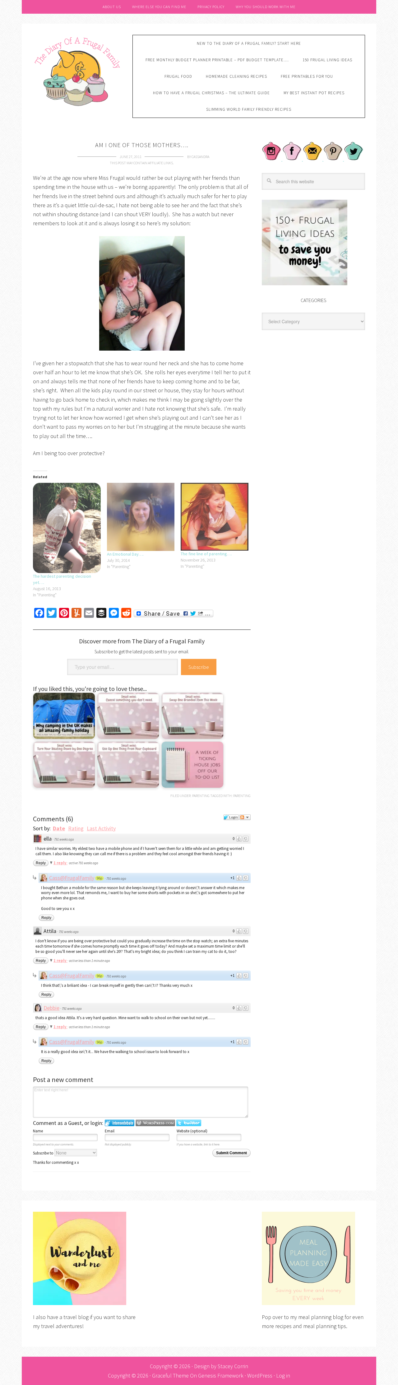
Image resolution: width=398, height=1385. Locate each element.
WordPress (259, 1375)
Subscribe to (43, 1153)
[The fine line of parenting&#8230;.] (214, 517)
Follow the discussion (245, 817)
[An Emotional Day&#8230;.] (141, 517)
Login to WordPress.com (155, 1123)
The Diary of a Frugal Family (78, 70)
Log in (283, 1375)
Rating (76, 828)
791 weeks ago (64, 839)
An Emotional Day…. (125, 554)
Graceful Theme (170, 1375)
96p (99, 878)
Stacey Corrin (233, 1366)
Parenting (201, 795)
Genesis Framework (220, 1375)
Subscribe (198, 667)
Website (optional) (192, 1131)
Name (38, 1131)
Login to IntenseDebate (119, 1123)
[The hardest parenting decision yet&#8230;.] (67, 528)
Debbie (51, 1007)
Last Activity (101, 828)
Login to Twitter (188, 1123)
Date (59, 828)
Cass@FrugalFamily (71, 877)
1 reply (60, 862)
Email (109, 1131)
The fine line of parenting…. (206, 554)
